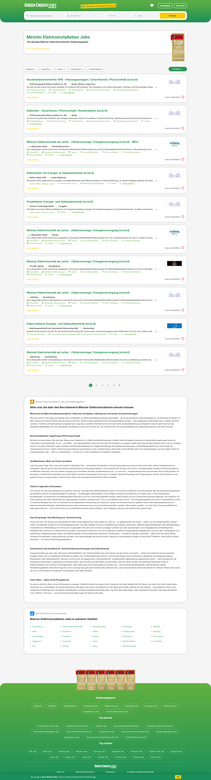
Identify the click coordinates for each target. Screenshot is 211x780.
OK (178, 777)
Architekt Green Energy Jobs (48, 726)
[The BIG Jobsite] (174, 263)
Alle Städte (53, 706)
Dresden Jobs (103, 757)
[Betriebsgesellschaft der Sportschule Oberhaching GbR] (174, 325)
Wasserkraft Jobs (131, 706)
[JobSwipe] (174, 294)
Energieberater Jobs (106, 732)
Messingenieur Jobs (71, 737)
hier (94, 777)
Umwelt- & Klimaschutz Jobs (117, 712)
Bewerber (180, 6)
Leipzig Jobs (86, 757)
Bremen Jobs (70, 757)
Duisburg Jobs (138, 757)
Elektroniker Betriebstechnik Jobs (79, 732)
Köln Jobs (33, 751)
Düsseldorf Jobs (118, 751)
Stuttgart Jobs (176, 751)
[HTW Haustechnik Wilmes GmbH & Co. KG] (174, 81)
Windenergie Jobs (111, 706)
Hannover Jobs (99, 751)
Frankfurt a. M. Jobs (156, 751)
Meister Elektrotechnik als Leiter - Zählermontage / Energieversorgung (78, 230)
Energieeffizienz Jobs (91, 712)
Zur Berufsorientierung (39, 49)
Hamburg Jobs (64, 751)
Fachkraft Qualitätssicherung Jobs (160, 726)
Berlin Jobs (47, 751)
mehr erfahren (33, 97)
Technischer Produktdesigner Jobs (46, 732)
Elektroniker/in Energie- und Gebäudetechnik (61, 323)
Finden (172, 15)
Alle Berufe (38, 706)
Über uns (60, 772)
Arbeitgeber (165, 6)
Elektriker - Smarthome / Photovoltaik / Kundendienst (67, 110)
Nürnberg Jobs (121, 757)
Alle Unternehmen (70, 706)
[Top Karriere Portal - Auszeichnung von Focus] (105, 680)
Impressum (110, 772)
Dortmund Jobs (136, 751)
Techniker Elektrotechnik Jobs (77, 726)
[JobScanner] (174, 354)
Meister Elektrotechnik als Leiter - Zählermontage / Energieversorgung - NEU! (82, 141)
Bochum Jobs (155, 757)
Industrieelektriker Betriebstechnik (126, 726)
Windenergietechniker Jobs (167, 732)
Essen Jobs (54, 757)
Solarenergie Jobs (91, 706)
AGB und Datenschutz (85, 772)
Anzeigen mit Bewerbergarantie (140, 772)
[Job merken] (182, 97)
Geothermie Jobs (170, 706)
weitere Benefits (69, 93)
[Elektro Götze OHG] (174, 175)
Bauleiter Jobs (101, 726)
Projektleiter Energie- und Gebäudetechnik (60, 201)
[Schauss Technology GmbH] (174, 203)
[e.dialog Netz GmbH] (174, 144)
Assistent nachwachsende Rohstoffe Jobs (102, 737)
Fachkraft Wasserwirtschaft (136, 737)
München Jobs (81, 751)
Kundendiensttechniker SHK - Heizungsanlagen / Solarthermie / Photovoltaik (82, 79)
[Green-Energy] (41, 5)
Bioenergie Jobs (151, 706)
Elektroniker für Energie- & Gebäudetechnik (60, 173)
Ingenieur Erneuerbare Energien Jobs (135, 732)
